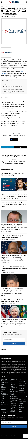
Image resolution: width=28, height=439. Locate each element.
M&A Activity (22, 392)
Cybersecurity (4, 406)
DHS (11, 382)
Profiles (21, 403)
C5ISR (2, 398)
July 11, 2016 (13, 16)
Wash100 (21, 411)
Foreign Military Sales (13, 401)
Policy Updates (22, 399)
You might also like (7, 84)
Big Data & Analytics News (4, 394)
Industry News (22, 383)
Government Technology (13, 411)
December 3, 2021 (11, 303)
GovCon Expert (13, 405)
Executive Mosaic (10, 435)
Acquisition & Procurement (4, 380)
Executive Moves (14, 391)
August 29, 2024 (12, 239)
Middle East (21, 394)
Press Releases (22, 401)
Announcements (4, 382)
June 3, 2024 (10, 208)
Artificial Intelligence (3, 387)
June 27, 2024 (11, 272)
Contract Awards (4, 404)
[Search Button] (26, 2)
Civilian (5, 6)
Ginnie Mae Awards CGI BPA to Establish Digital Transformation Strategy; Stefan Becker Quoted (14, 204)
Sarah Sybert (4, 208)
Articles (2, 384)
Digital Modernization (13, 387)
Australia (3, 389)
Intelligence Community (22, 387)
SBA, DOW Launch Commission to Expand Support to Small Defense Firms (12, 87)
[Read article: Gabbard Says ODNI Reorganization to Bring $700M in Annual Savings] (14, 184)
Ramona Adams (5, 16)
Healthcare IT (22, 381)
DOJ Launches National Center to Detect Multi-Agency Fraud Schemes (14, 92)
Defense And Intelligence (4, 408)
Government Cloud (13, 408)
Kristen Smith (4, 176)
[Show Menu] (1, 2)
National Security (23, 396)
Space (20, 405)
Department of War (13, 380)
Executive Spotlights (12, 394)
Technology (21, 407)
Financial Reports (14, 398)
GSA (20, 379)
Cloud (2, 402)
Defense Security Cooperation (5, 411)
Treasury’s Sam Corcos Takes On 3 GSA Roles (13, 89)
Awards (2, 391)
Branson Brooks (5, 239)
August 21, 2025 (11, 176)
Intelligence (22, 385)
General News (13, 403)
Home (2, 6)
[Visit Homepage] (14, 2)
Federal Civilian (13, 396)
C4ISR (2, 396)
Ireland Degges (5, 272)
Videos (20, 409)
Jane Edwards (4, 303)
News (20, 397)
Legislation (21, 390)
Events (11, 389)
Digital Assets (13, 384)
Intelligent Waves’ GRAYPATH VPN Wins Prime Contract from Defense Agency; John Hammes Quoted (14, 268)
